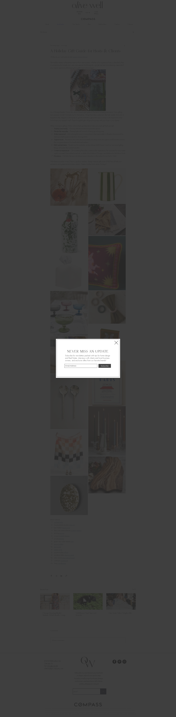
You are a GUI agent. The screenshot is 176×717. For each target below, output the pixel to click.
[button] (116, 342)
